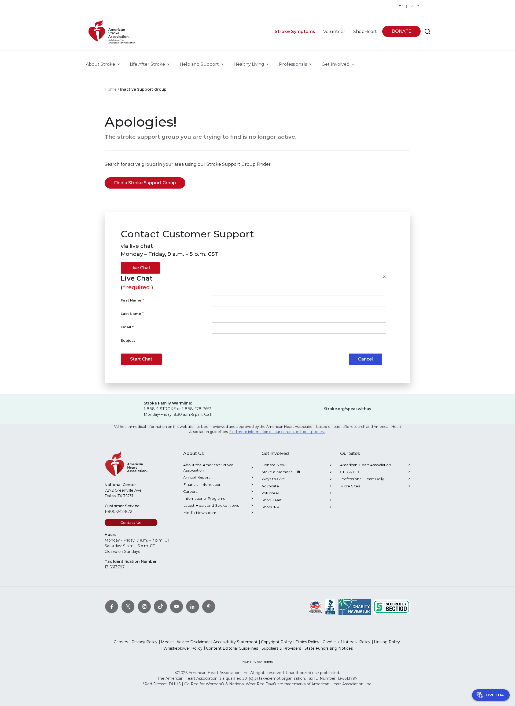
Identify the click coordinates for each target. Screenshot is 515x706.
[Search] (428, 31)
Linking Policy (387, 641)
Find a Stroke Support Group (145, 182)
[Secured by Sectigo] (391, 606)
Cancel (365, 359)
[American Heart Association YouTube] (176, 606)
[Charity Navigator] (355, 606)
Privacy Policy (144, 641)
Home (111, 89)
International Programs (204, 498)
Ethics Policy (307, 641)
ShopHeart (272, 500)
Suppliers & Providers (281, 648)
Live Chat (140, 267)
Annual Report (196, 477)
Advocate (270, 486)
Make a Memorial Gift (281, 472)
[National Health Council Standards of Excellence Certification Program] (315, 606)
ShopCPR (270, 507)
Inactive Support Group (143, 89)
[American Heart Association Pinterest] (209, 606)
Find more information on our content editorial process (277, 432)
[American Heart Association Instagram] (144, 606)
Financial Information (202, 484)
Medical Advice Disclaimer (185, 641)
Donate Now (273, 465)
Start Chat (141, 359)
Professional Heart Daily (362, 479)
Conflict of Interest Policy (346, 641)
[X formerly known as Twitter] (128, 606)
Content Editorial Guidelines (232, 648)
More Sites (350, 486)
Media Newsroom (199, 512)
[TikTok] (160, 606)
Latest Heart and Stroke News (211, 505)
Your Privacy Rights (257, 662)
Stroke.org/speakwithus (347, 408)
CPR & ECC (350, 472)
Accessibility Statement (235, 641)
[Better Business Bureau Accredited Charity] (330, 606)
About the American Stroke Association (208, 467)
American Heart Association (365, 465)
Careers (190, 491)
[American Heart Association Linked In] (193, 606)
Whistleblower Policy (183, 648)
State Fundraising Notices (328, 648)
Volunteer (270, 493)
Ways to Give (273, 479)
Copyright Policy (276, 641)
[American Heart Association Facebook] (112, 606)
